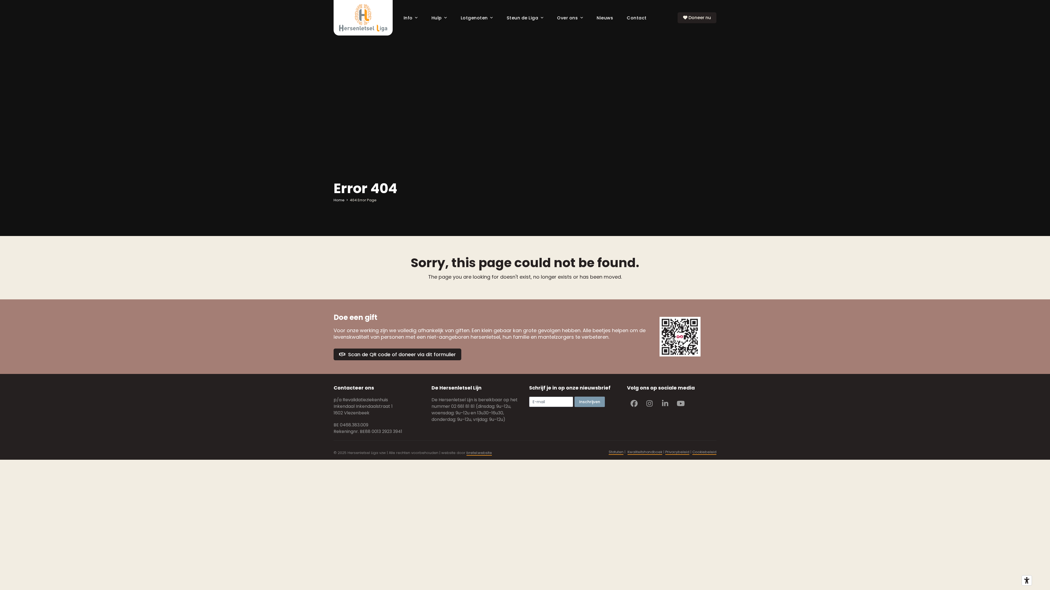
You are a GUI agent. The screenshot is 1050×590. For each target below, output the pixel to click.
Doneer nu (699, 17)
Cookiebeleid (704, 452)
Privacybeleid (677, 452)
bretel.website (479, 452)
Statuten (616, 452)
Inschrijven (589, 402)
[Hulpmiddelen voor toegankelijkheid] (1027, 580)
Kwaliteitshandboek (645, 452)
